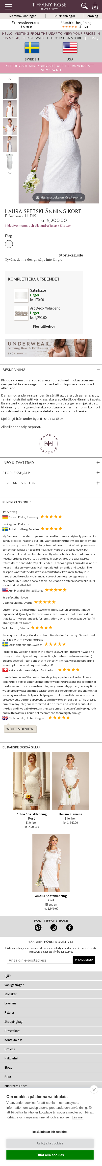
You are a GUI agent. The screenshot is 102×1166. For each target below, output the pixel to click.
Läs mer (77, 1117)
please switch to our (52, 38)
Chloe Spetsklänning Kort (32, 816)
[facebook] (69, 927)
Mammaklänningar (22, 16)
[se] (32, 55)
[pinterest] (38, 927)
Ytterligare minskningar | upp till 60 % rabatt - (51, 67)
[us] (70, 55)
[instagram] (53, 927)
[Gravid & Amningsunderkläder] (48, 358)
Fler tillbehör (44, 326)
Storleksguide (71, 255)
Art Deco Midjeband (45, 308)
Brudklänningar (64, 16)
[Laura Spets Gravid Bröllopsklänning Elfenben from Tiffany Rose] (10, 91)
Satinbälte (38, 290)
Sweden (32, 59)
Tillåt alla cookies (50, 1155)
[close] (94, 1089)
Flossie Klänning (70, 814)
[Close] (92, 38)
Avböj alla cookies (50, 1143)
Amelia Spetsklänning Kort (51, 898)
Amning (92, 16)
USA (70, 59)
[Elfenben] (9, 244)
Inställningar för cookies (50, 1132)
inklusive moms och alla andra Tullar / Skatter (38, 225)
